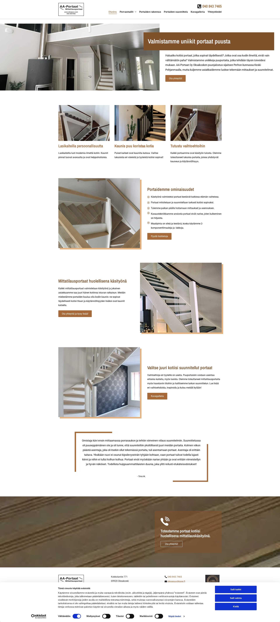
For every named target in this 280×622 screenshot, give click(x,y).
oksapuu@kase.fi (176, 581)
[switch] (106, 616)
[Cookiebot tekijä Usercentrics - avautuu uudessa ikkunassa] (38, 616)
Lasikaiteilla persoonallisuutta (80, 145)
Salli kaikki (235, 589)
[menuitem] (111, 12)
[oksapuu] (84, 123)
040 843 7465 (212, 6)
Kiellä (236, 606)
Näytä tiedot (174, 616)
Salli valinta (236, 598)
